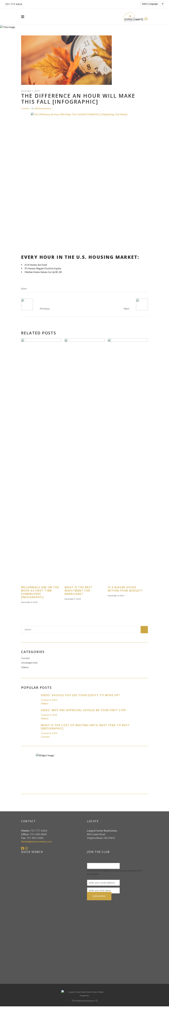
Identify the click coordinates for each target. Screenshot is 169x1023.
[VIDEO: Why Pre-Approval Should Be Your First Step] (29, 713)
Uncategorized (29, 662)
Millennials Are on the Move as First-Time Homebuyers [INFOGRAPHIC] (40, 592)
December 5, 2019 (73, 599)
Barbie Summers (43, 108)
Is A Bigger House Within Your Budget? (125, 588)
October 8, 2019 (49, 700)
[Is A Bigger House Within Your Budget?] (128, 462)
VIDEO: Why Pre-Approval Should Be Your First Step (83, 710)
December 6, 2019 (29, 602)
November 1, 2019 (30, 90)
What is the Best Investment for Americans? (78, 590)
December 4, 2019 (116, 595)
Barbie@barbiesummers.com (36, 841)
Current (25, 108)
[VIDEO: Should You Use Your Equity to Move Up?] (29, 698)
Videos (25, 667)
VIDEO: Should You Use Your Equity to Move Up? (80, 695)
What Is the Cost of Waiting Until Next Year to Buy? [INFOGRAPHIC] (85, 726)
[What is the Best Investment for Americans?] (85, 462)
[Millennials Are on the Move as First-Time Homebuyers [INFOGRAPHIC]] (41, 462)
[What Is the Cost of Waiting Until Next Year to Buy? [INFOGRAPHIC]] (29, 728)
